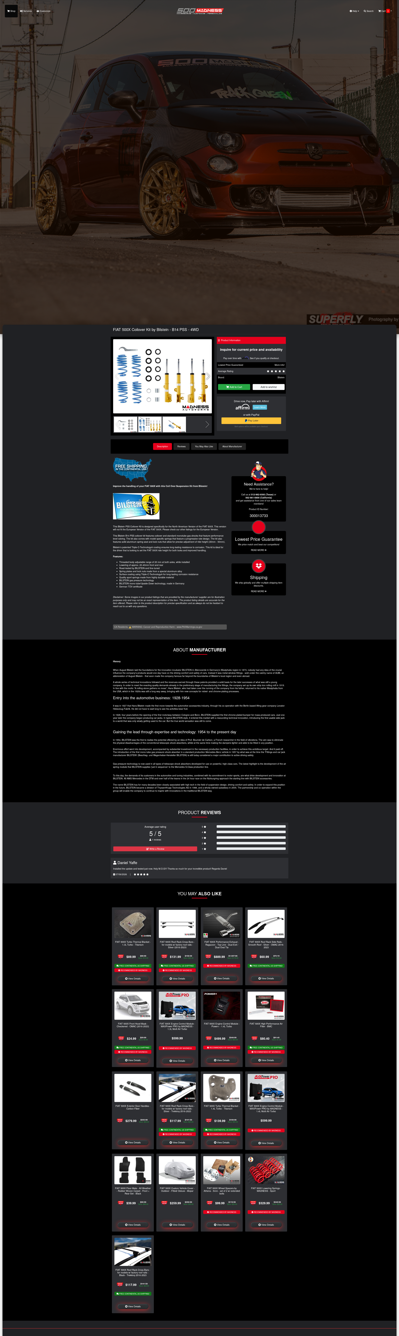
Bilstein (281, 377)
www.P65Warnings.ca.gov (189, 626)
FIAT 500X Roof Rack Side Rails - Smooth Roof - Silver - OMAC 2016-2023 (266, 944)
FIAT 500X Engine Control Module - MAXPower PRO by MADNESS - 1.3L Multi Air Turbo (177, 1026)
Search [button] (370, 10)
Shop (12, 10)
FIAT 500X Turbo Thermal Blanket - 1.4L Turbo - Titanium (222, 1107)
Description (162, 446)
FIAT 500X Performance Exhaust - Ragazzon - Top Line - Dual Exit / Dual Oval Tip (221, 944)
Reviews (181, 446)
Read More (258, 550)
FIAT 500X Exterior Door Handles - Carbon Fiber (132, 1107)
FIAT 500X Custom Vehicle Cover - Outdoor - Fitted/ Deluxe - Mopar (177, 1189)
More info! (280, 364)
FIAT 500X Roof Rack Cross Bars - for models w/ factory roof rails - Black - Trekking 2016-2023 (132, 1272)
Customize (44, 10)
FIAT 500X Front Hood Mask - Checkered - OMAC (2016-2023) (133, 1025)
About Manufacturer (232, 446)
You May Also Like (204, 446)
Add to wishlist (269, 387)
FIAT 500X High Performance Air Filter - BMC (266, 1025)
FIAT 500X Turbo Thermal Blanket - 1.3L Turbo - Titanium (133, 943)
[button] (208, 376)
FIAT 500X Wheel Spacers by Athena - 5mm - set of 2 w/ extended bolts (222, 1190)
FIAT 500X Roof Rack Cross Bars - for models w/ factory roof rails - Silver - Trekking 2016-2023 (177, 1108)
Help (355, 10)
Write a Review (156, 848)
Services (27, 10)
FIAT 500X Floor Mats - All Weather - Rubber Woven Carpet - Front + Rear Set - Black (133, 1190)
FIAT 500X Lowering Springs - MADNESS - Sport (266, 1189)
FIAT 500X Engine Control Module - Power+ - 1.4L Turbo (222, 1025)
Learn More (260, 407)
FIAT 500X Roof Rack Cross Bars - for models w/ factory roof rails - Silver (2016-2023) (177, 944)
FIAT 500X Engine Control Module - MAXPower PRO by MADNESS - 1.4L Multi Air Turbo (266, 1108)
